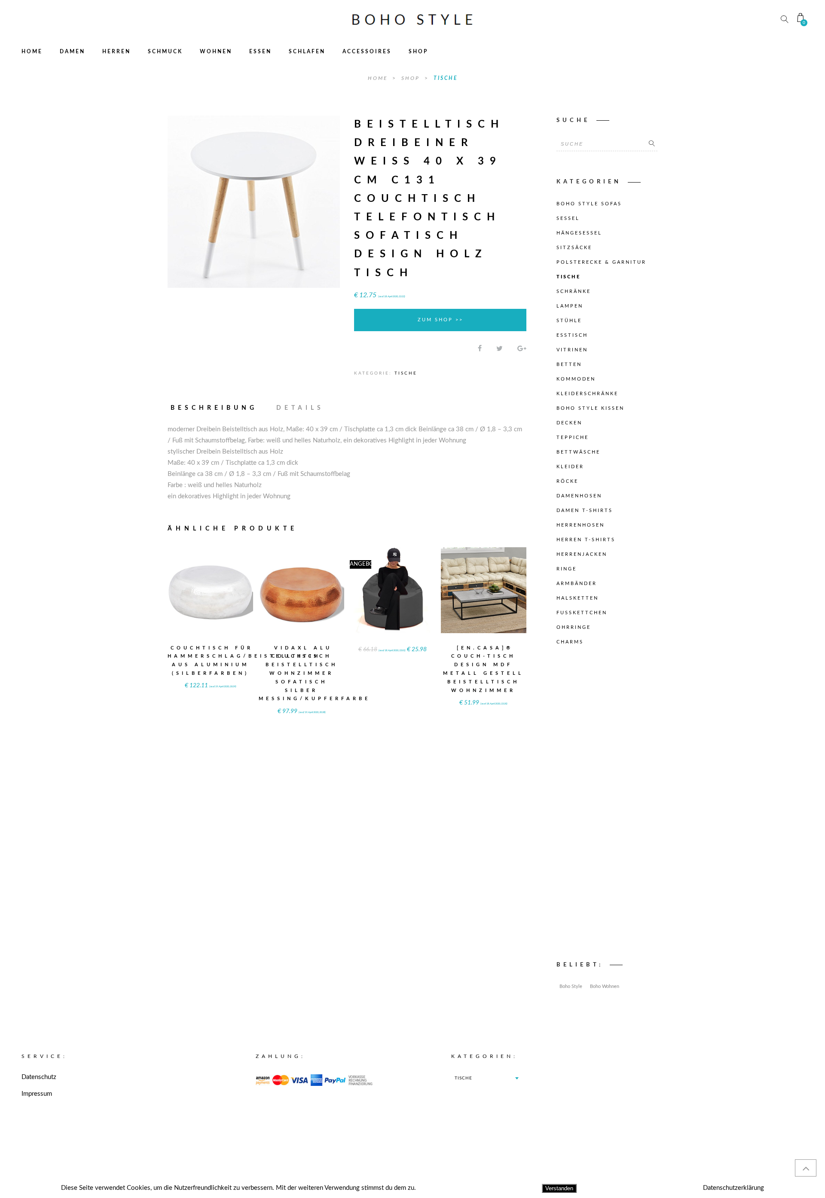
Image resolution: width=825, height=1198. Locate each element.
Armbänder (576, 583)
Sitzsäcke (574, 247)
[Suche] (651, 144)
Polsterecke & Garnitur (601, 262)
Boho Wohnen (604, 986)
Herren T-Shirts (585, 539)
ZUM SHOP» (210, 601)
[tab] (218, 408)
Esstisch (572, 335)
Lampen (569, 306)
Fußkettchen (581, 612)
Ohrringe (573, 627)
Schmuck (165, 51)
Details (300, 408)
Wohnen (216, 51)
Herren (116, 51)
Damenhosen (579, 496)
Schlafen (307, 51)
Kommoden (576, 379)
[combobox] (486, 1078)
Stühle (569, 320)
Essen (260, 51)
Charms (570, 642)
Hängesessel (579, 233)
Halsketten (577, 598)
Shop (418, 51)
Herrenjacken (581, 554)
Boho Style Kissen (590, 408)
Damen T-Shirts (584, 510)
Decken (569, 423)
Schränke (573, 291)
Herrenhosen (580, 525)
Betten (569, 364)
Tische (446, 78)
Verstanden (559, 1188)
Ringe (566, 569)
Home (32, 51)
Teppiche (572, 437)
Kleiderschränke (587, 393)
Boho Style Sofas (589, 203)
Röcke (567, 481)
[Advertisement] (606, 805)
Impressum (36, 1094)
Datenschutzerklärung (733, 1188)
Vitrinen (572, 350)
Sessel (568, 218)
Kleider (570, 466)
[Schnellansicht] (232, 584)
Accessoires (366, 51)
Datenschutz (38, 1077)
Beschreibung (214, 408)
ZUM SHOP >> (440, 319)
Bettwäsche (578, 452)
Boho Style (570, 986)
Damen (72, 51)
